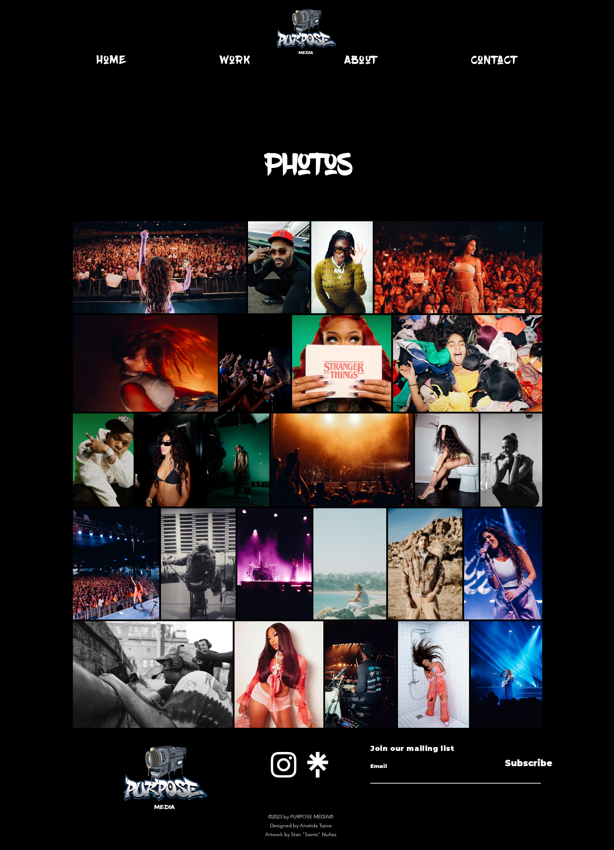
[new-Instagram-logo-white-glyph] (283, 765)
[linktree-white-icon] (317, 765)
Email (378, 766)
